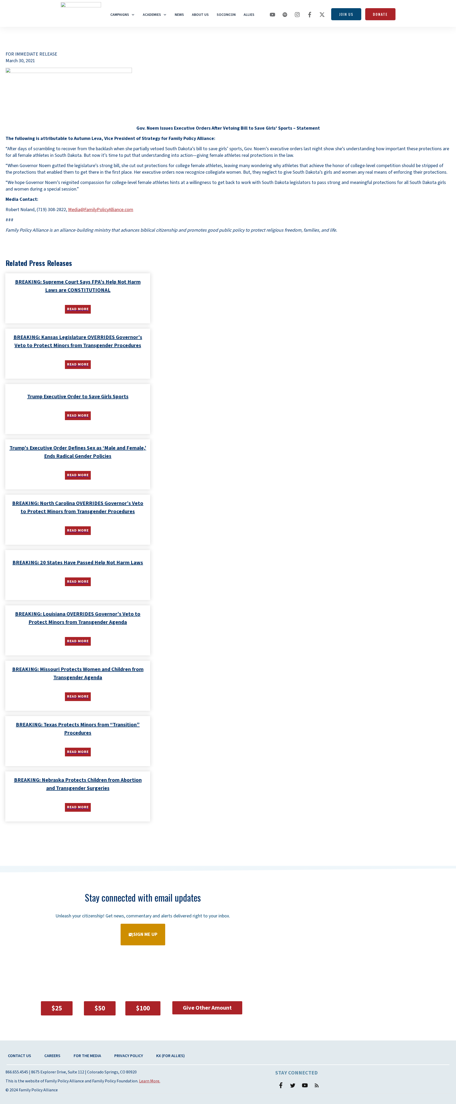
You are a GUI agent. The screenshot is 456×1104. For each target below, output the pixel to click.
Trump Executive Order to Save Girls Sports (78, 396)
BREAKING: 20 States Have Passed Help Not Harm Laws (77, 562)
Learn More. (149, 1081)
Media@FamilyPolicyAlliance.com (100, 209)
